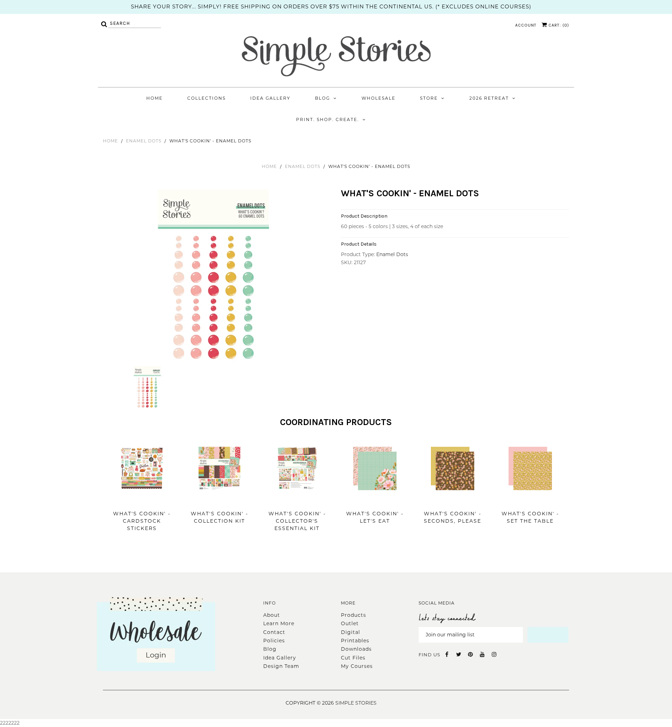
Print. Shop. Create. (327, 119)
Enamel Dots (143, 140)
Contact (274, 632)
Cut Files (353, 658)
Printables (355, 640)
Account (526, 25)
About (271, 615)
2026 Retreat (489, 98)
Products (353, 615)
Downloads (356, 649)
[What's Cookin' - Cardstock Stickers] (142, 500)
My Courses (357, 666)
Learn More (278, 623)
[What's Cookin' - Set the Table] (530, 500)
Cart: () (558, 25)
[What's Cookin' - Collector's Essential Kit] (297, 500)
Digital (350, 632)
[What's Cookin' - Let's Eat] (375, 500)
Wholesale (379, 98)
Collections (206, 98)
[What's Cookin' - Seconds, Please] (452, 500)
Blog (322, 98)
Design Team (281, 666)
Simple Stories (356, 703)
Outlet (350, 623)
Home (154, 98)
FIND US (429, 654)
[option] (214, 277)
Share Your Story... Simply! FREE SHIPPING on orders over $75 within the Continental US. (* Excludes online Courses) (331, 6)
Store (429, 98)
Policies (274, 640)
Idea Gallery (270, 98)
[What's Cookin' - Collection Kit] (219, 500)
